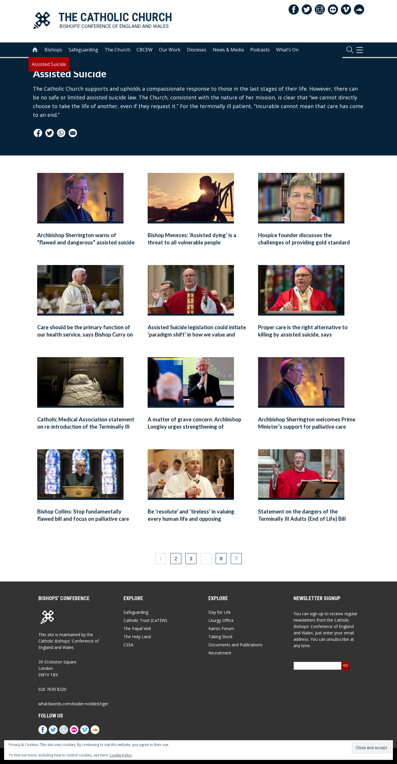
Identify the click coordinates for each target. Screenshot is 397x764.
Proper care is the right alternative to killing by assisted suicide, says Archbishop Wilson (303, 334)
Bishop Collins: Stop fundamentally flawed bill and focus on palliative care (83, 515)
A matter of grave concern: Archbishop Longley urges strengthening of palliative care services (194, 426)
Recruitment (219, 653)
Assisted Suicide (49, 64)
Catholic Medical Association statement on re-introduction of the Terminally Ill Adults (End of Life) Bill (85, 426)
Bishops (53, 49)
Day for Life (219, 612)
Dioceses (196, 49)
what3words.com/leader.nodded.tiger (73, 703)
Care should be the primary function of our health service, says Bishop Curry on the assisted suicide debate (85, 334)
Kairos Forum (221, 628)
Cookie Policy (121, 755)
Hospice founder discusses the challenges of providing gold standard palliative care (304, 242)
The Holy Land (137, 636)
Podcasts (260, 49)
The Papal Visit (137, 628)
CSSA (128, 644)
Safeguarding (83, 49)
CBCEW (145, 49)
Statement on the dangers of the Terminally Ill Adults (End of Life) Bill (302, 515)
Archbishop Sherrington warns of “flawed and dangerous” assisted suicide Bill (86, 242)
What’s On (287, 49)
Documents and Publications (235, 644)
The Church (117, 49)
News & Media (228, 49)
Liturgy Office (221, 620)
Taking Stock (220, 636)
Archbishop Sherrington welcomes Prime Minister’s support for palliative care (306, 423)
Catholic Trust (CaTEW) (145, 620)
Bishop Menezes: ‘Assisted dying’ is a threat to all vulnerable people (192, 239)
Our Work (169, 49)
